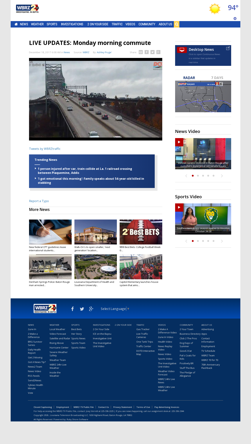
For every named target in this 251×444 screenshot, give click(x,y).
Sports (52, 24)
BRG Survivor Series (35, 343)
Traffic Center (143, 346)
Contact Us (103, 407)
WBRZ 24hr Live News (166, 380)
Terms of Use (143, 407)
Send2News (34, 380)
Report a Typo (39, 201)
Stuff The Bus (187, 368)
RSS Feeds (34, 375)
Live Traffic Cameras (142, 335)
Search (176, 24)
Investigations (72, 24)
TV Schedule (208, 350)
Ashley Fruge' (104, 52)
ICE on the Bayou (102, 333)
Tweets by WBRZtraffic (44, 149)
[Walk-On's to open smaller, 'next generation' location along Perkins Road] (95, 232)
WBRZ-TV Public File (83, 407)
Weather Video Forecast (166, 373)
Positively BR (186, 363)
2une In (32, 329)
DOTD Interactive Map (145, 352)
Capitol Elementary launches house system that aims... (139, 283)
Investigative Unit (102, 338)
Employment (208, 346)
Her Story (76, 333)
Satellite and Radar (60, 338)
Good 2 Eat (186, 350)
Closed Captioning (43, 407)
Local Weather (57, 329)
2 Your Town (186, 329)
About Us (165, 24)
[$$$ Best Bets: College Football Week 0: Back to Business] (141, 232)
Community (147, 24)
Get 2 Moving (35, 357)
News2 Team (35, 366)
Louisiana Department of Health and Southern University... (94, 283)
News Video (34, 371)
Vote (30, 392)
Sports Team (78, 343)
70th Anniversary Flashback (210, 366)
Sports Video (78, 347)
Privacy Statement (122, 407)
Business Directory (190, 333)
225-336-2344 (177, 411)
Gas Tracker (143, 329)
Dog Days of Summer (186, 344)
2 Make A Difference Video (167, 331)
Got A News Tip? (37, 362)
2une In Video (165, 337)
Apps (204, 333)
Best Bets (76, 329)
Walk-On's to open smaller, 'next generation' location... (92, 248)
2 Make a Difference (34, 335)
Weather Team (58, 360)
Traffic (117, 24)
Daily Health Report (34, 351)
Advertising (207, 329)
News (24, 24)
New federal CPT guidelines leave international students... (47, 248)
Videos (130, 24)
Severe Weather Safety (59, 353)
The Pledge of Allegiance (187, 374)
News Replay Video (165, 348)
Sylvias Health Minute (35, 386)
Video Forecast (58, 333)
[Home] (27, 10)
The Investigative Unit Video (102, 344)
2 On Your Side (97, 24)
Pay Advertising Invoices (167, 407)
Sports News (78, 338)
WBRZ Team (208, 355)
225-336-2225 (107, 411)
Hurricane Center (59, 347)
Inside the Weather (55, 374)
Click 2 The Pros (188, 338)
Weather (37, 24)
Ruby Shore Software (77, 419)
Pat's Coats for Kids (188, 357)
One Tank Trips (144, 341)
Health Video (165, 341)
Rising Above (57, 343)
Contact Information (207, 340)
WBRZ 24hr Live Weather (58, 366)
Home (16, 24)
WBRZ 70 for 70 (209, 360)
